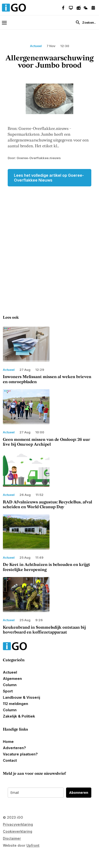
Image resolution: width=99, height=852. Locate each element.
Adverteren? (14, 748)
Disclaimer (12, 838)
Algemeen (12, 678)
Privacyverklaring (18, 824)
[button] (6, 22)
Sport (8, 691)
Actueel (10, 672)
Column (10, 685)
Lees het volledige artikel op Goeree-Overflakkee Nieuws (49, 178)
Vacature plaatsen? (20, 754)
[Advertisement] (49, 241)
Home (8, 741)
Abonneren (78, 792)
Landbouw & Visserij (21, 697)
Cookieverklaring (17, 831)
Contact (10, 760)
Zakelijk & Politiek (19, 716)
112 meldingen (15, 703)
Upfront (32, 845)
